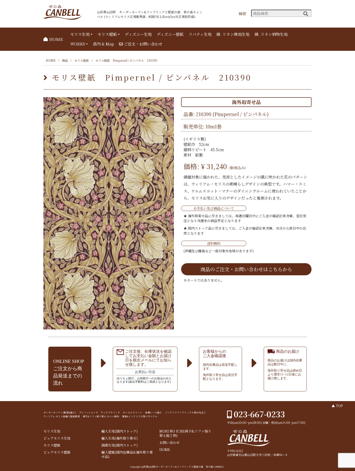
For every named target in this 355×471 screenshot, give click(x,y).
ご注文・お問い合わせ (143, 44)
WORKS (77, 44)
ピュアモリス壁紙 (57, 452)
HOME (55, 39)
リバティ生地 (200, 34)
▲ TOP (337, 405)
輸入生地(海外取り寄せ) (119, 438)
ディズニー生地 (138, 34)
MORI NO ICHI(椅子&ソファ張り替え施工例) (185, 433)
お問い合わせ (169, 442)
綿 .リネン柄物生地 (271, 34)
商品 (65, 60)
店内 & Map (103, 44)
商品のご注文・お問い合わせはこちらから (246, 269)
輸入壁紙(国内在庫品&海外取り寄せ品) (127, 454)
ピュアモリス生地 (57, 438)
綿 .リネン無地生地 (232, 34)
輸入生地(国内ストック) (119, 431)
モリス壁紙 (107, 34)
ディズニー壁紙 (170, 34)
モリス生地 (80, 34)
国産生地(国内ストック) (119, 445)
